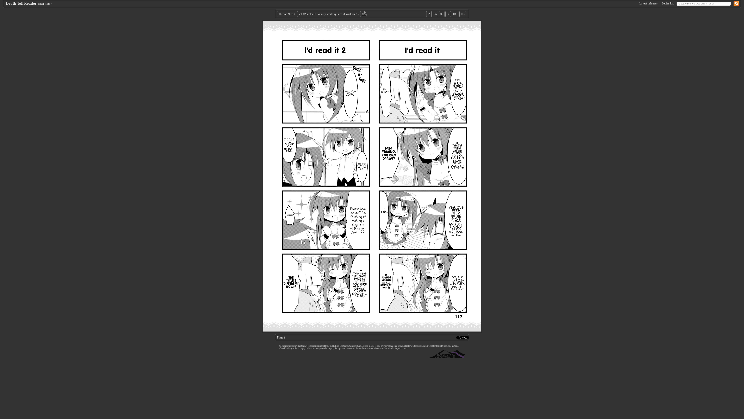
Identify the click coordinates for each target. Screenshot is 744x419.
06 (441, 14)
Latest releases (648, 3)
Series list (668, 3)
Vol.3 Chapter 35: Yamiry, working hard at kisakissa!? (328, 14)
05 (435, 14)
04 (429, 14)
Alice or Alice (285, 14)
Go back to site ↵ (45, 4)
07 (448, 14)
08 (454, 14)
